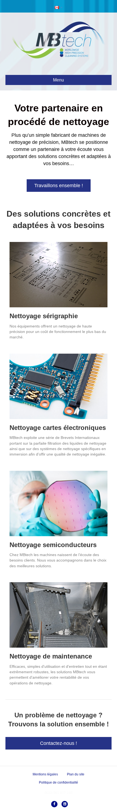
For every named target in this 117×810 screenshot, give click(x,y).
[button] (59, 185)
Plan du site (75, 774)
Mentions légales (45, 774)
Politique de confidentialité (58, 782)
